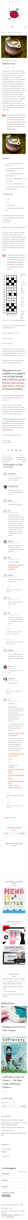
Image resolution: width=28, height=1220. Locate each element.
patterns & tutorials (12, 60)
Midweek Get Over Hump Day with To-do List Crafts (7, 459)
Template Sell (10, 1217)
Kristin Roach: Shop (7, 429)
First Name (5, 1180)
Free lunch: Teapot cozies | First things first (14, 590)
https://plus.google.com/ (14, 787)
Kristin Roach (12, 67)
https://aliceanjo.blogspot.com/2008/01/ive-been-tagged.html (16, 567)
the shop (18, 395)
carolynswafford (13, 486)
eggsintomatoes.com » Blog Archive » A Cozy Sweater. (15, 643)
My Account (4, 1208)
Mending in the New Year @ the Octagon (14, 979)
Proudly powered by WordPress (10, 1215)
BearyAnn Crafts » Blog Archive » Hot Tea (14, 692)
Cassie (10, 575)
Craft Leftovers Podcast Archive (10, 1204)
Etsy (24, 122)
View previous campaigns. (8, 1192)
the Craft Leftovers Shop (14, 122)
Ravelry (11, 124)
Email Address (6, 1174)
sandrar (10, 650)
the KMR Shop (11, 262)
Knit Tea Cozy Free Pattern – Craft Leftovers (14, 806)
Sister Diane (11, 473)
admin (10, 541)
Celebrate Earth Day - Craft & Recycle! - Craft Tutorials (13, 632)
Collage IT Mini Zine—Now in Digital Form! (12, 1127)
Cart (10, 1208)
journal (4, 60)
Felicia (10, 500)
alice (9, 557)
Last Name (5, 1186)
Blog (21, 1204)
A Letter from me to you (9, 991)
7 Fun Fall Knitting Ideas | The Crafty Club (15, 796)
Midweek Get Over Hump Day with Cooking (21, 459)
